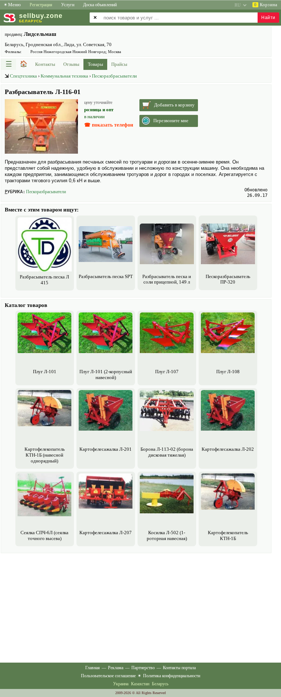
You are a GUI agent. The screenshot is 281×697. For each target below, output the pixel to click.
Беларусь (160, 683)
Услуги (67, 4)
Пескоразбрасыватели (114, 76)
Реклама (115, 667)
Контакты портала (179, 667)
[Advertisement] (136, 606)
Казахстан (140, 683)
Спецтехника (23, 76)
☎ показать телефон (108, 125)
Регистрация (41, 4)
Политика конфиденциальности (171, 675)
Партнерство (143, 667)
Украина (120, 683)
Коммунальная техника (64, 76)
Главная (92, 667)
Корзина (265, 4)
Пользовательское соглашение (108, 675)
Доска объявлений (100, 4)
